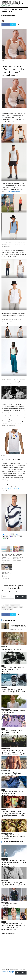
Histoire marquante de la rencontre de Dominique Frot (13, 712)
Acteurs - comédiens (5, 709)
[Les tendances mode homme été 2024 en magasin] (6, 549)
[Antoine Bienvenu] (2, 21)
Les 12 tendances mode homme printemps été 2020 (18, 555)
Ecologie (3, 790)
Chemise (11, 623)
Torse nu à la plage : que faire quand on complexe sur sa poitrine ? (14, 773)
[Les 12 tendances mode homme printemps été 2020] (18, 549)
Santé (3, 666)
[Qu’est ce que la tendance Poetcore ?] (14, 894)
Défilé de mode (4, 859)
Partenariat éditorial (5, 748)
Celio (18, 605)
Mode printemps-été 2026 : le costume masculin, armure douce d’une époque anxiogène (13, 925)
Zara (11, 609)
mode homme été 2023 (14, 191)
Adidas (7, 605)
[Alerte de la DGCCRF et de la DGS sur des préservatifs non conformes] (14, 658)
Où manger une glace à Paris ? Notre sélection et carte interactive (13, 836)
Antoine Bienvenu (9, 20)
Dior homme (4, 607)
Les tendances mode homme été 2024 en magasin (6, 555)
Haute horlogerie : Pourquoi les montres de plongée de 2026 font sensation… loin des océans (13, 691)
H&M (10, 607)
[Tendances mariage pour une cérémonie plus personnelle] (14, 638)
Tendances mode (11, 15)
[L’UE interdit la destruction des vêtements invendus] (14, 782)
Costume (3, 921)
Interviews (4, 809)
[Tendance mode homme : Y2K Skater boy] (6, 567)
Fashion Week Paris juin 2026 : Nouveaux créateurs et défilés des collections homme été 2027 (13, 884)
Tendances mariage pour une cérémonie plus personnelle (11, 649)
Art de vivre (4, 646)
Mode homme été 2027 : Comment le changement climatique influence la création (13, 862)
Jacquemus (15, 607)
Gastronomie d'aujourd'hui (6, 833)
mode (2, 117)
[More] (18, 24)
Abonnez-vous (21, 596)
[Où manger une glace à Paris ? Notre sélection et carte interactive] (14, 825)
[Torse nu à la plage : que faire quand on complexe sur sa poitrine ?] (14, 762)
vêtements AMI (5, 609)
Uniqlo (20, 607)
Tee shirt (4, 15)
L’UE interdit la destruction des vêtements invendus (12, 792)
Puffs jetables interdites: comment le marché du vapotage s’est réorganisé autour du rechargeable (13, 752)
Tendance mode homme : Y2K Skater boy (6, 573)
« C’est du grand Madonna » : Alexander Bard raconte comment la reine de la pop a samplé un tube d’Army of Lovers (13, 814)
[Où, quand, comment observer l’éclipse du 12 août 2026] (14, 721)
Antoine (3, 673)
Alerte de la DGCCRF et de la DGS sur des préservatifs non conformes (12, 669)
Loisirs (3, 728)
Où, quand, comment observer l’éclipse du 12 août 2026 (11, 731)
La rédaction (4, 651)
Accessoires (4, 687)
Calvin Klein (13, 605)
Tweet (16, 534)
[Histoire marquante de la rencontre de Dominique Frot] (14, 701)
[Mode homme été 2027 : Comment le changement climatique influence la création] (14, 851)
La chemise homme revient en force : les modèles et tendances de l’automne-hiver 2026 (18, 627)
